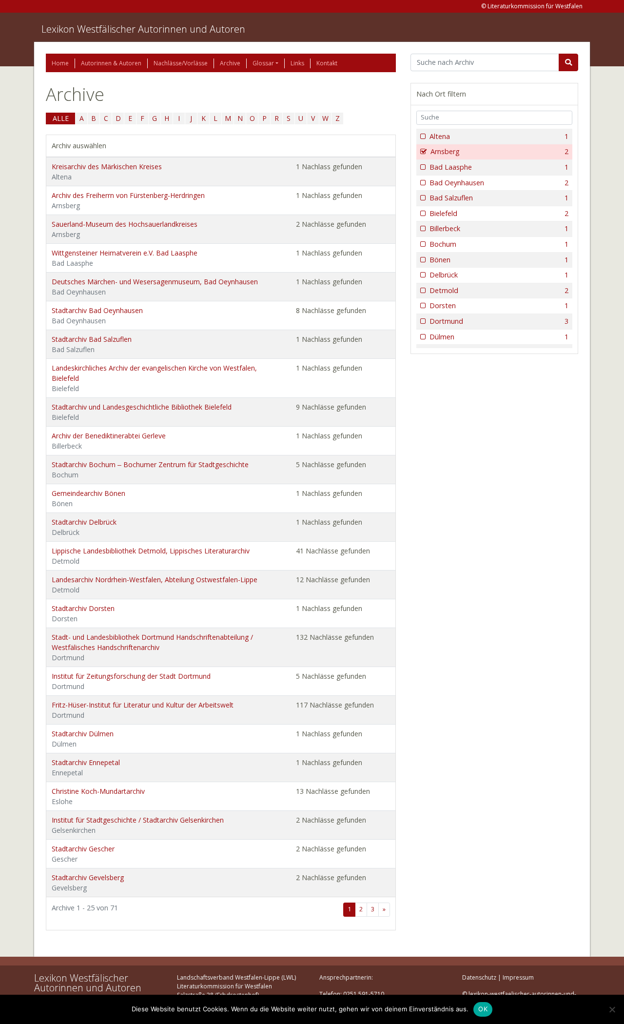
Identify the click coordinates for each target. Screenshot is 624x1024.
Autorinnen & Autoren (111, 63)
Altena (498, 136)
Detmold (498, 290)
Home (60, 63)
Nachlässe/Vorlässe (181, 63)
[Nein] (612, 1009)
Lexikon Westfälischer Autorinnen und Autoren (143, 29)
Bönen (498, 259)
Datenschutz (479, 977)
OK (483, 1009)
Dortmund (498, 321)
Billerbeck (498, 228)
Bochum (498, 244)
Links (297, 63)
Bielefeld (498, 213)
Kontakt (326, 63)
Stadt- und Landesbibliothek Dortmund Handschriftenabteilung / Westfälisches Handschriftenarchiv (152, 647)
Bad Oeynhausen (498, 182)
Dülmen (498, 336)
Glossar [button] (263, 63)
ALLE (61, 118)
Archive (230, 63)
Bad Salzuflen (498, 197)
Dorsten (498, 305)
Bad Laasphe (498, 167)
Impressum (518, 977)
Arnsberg (499, 151)
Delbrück (498, 274)
